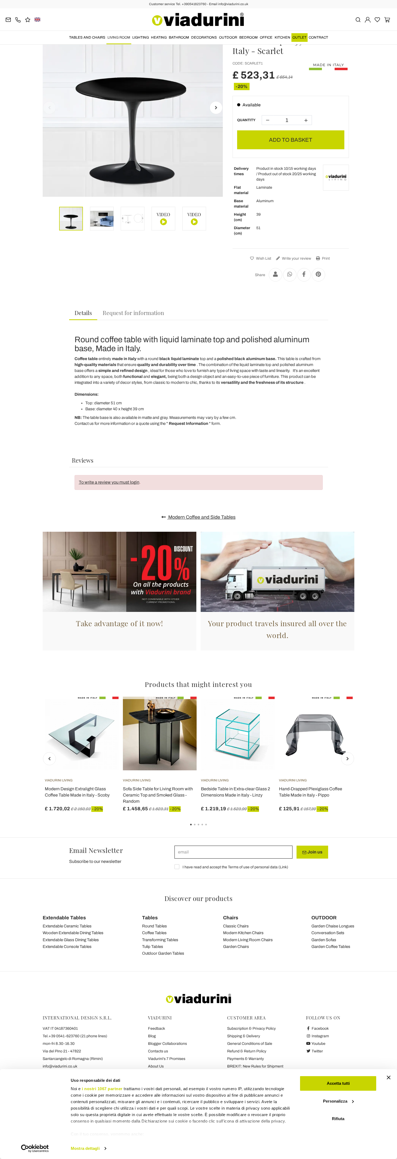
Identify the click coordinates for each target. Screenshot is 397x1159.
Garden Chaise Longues (332, 926)
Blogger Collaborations (167, 1044)
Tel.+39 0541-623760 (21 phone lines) (75, 1036)
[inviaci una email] (8, 19)
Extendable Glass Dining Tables (71, 940)
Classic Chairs (236, 926)
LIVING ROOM (118, 37)
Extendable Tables (64, 917)
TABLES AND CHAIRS (87, 37)
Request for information (133, 312)
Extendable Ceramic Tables (67, 926)
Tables (150, 917)
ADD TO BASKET (290, 140)
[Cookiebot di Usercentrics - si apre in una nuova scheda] (35, 1148)
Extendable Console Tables (67, 946)
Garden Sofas (323, 940)
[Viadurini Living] (336, 177)
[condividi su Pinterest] (318, 275)
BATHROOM (179, 37)
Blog (152, 1036)
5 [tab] (210, 828)
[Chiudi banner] (389, 1077)
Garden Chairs (236, 946)
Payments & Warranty (245, 1059)
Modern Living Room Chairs (248, 940)
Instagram (320, 1036)
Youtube (318, 1044)
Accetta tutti (338, 1083)
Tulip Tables (152, 946)
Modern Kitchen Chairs (243, 933)
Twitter (317, 1051)
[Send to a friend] (275, 275)
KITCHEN (282, 37)
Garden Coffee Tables (330, 946)
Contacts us (158, 1051)
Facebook (320, 1028)
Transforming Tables (160, 940)
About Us (156, 1066)
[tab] (83, 313)
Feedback (156, 1028)
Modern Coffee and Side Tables (201, 517)
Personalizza (335, 1101)
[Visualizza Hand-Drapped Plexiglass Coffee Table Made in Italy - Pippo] (339, 710)
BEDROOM (248, 37)
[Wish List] (104, 723)
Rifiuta (338, 1118)
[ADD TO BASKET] (182, 710)
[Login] (368, 19)
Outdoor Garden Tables (163, 953)
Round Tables (154, 926)
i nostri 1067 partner (102, 1088)
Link (283, 867)
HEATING (159, 37)
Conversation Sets (327, 933)
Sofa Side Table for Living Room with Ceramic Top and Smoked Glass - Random (158, 795)
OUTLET (299, 37)
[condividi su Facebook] (304, 275)
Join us (314, 852)
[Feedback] (28, 19)
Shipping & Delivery (243, 1036)
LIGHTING (140, 37)
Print (325, 258)
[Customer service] (18, 19)
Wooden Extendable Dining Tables (73, 933)
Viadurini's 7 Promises (166, 1059)
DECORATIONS (204, 37)
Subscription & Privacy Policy (251, 1028)
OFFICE (266, 37)
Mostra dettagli (85, 1148)
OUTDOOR (228, 37)
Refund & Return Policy (246, 1051)
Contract (318, 37)
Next (216, 107)
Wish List (263, 258)
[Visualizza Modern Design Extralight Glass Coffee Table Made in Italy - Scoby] (104, 710)
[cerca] (358, 19)
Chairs (230, 917)
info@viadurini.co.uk (60, 1066)
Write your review (296, 258)
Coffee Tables (154, 933)
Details (83, 312)
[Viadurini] (198, 19)
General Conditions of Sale (249, 1044)
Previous (49, 107)
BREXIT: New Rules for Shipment (255, 1066)
